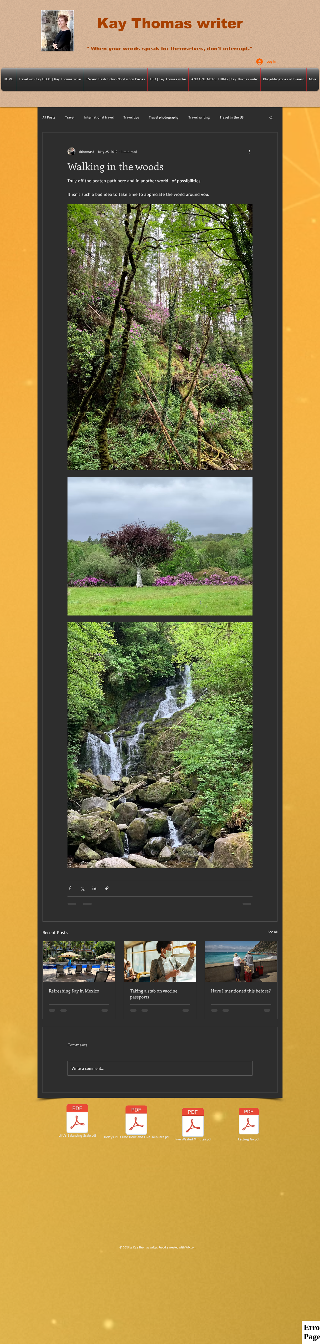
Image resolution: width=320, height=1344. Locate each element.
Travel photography (163, 117)
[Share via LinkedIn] (94, 888)
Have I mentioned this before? (241, 991)
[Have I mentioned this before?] (241, 961)
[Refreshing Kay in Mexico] (79, 961)
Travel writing (199, 117)
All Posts (48, 117)
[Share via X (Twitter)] (82, 888)
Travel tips (131, 117)
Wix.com (191, 1247)
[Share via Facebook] (70, 888)
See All (273, 932)
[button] (271, 117)
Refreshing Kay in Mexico (74, 991)
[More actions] (249, 151)
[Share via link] (106, 888)
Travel (69, 117)
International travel (99, 117)
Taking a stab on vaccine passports (154, 994)
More (224, 117)
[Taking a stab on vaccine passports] (160, 961)
